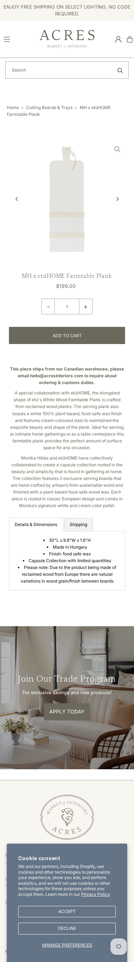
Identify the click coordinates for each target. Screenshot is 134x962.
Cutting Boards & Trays (49, 107)
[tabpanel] (67, 560)
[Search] (120, 70)
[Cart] (130, 39)
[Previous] (17, 199)
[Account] (118, 39)
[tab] (36, 524)
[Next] (117, 199)
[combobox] (67, 70)
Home (13, 107)
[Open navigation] (18, 39)
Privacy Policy (95, 894)
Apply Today (67, 711)
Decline (67, 928)
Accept (67, 911)
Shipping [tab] (78, 524)
